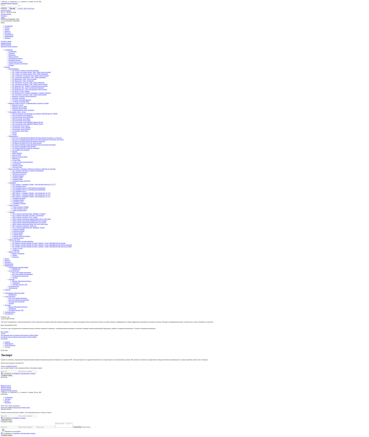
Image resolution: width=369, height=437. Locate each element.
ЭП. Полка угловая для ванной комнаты (25, 70)
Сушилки (11, 212)
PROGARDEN (17, 153)
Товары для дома (14, 252)
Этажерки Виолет (18, 176)
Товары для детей (14, 239)
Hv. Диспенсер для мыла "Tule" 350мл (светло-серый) (29, 84)
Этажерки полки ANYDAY (21, 181)
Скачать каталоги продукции (18, 63)
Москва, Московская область (21, 281)
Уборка (14, 255)
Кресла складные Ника (19, 157)
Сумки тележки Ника (19, 210)
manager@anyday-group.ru (9, 3)
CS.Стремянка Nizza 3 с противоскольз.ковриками (28, 189)
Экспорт (15, 277)
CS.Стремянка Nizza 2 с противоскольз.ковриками (28, 188)
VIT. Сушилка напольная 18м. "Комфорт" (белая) (28, 227)
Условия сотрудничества (20, 276)
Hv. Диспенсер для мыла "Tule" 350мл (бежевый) (28, 82)
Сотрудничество (13, 271)
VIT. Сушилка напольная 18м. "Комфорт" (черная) (28, 214)
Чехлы (14, 134)
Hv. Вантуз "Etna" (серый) (20, 91)
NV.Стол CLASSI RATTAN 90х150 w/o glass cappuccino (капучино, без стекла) (38, 139)
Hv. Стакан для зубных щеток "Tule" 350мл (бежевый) (30, 74)
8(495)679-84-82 (6, 10)
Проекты (7, 38)
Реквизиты (12, 55)
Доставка (11, 53)
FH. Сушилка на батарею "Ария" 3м (24, 226)
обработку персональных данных (24, 373)
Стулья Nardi (16, 163)
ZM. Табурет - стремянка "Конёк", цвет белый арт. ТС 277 (31, 193)
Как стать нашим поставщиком (22, 274)
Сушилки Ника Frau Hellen (21, 236)
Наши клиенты (13, 56)
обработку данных (20, 418)
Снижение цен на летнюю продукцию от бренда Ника (19, 337)
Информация (9, 36)
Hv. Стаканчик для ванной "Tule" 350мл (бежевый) (29, 77)
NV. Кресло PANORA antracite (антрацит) (25, 148)
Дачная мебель (13, 136)
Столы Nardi (16, 160)
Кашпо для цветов (18, 253)
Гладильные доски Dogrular (21, 129)
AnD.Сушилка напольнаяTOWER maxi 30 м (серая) (29, 222)
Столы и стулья (17, 248)
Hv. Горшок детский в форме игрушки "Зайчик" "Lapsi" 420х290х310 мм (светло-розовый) (42, 245)
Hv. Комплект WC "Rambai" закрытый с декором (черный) (31, 93)
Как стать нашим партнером (21, 272)
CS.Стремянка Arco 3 (19, 191)
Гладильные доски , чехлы (17, 112)
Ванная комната (13, 69)
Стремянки (12, 182)
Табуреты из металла (19, 174)
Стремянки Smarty (18, 200)
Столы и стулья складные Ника (22, 162)
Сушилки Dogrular (18, 231)
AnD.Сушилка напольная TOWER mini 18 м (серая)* (29, 220)
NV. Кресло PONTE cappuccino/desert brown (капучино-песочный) (34, 145)
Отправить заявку (7, 375)
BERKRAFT (16, 269)
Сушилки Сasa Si (18, 238)
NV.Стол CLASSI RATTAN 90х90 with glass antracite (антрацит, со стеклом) (37, 138)
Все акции (4, 338)
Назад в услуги (6, 385)
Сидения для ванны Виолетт (21, 100)
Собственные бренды (15, 58)
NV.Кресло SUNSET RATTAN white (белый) (27, 143)
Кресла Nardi (16, 155)
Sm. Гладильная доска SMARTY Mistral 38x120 (27, 122)
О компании (9, 26)
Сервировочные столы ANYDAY (23, 110)
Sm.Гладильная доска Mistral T (22, 115)
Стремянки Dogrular (18, 198)
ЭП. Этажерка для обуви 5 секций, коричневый (28, 170)
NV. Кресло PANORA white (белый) (24, 146)
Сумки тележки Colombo (20, 207)
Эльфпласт (15, 250)
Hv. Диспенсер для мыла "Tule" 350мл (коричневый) (29, 94)
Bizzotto (14, 151)
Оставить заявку (4, 16)
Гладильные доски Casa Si (20, 126)
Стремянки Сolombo (19, 203)
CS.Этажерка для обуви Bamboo (22, 241)
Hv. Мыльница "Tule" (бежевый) (23, 81)
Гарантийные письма (15, 62)
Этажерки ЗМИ (17, 177)
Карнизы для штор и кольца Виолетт (24, 96)
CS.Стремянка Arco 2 (19, 186)
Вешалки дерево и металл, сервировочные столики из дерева (28, 103)
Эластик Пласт (17, 167)
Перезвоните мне (7, 420)
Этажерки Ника (17, 179)
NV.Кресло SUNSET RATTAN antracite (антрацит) (28, 141)
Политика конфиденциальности (11, 407)
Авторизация (9, 34)
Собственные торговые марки (18, 267)
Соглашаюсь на (19, 373)
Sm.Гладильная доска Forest (21, 120)
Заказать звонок (6, 14)
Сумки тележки (13, 205)
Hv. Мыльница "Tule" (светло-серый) (24, 79)
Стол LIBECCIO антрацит (21, 150)
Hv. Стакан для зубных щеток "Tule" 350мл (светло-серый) (31, 72)
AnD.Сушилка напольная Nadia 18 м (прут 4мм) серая (30, 224)
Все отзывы (4, 332)
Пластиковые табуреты (19, 172)
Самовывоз (16, 283)
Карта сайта (26, 407)
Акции (7, 29)
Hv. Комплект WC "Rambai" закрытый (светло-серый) (30, 86)
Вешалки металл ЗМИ (19, 107)
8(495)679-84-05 (12, 366)
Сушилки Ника (17, 234)
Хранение (15, 257)
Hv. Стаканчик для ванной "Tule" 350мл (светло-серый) (30, 75)
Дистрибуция (12, 288)
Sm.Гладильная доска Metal (21, 119)
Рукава (14, 132)
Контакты (8, 33)
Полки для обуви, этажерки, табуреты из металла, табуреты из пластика (32, 169)
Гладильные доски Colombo (21, 127)
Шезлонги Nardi (17, 165)
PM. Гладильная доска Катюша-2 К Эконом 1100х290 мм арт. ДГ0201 (35, 113)
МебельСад (16, 158)
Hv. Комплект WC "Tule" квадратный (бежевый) (28, 88)
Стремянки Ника (17, 201)
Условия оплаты (13, 286)
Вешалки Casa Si (17, 105)
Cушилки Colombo (18, 229)
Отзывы (11, 65)
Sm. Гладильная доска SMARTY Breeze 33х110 (27, 124)
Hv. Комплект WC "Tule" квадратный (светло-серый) (29, 89)
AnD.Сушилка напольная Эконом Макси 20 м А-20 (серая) (31, 219)
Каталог (7, 27)
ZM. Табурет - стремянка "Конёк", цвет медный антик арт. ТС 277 (34, 184)
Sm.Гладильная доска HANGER (22, 117)
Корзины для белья (18, 98)
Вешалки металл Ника (19, 108)
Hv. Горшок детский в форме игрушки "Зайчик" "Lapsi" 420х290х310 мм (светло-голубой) (42, 246)
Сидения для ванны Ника (20, 101)
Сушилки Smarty (17, 233)
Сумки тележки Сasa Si (20, 208)
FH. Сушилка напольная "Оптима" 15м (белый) (28, 215)
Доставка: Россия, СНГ (19, 284)
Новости (7, 31)
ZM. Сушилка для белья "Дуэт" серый (24, 217)
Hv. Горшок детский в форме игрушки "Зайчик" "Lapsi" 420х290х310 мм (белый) (39, 243)
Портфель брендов (14, 60)
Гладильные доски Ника (20, 131)
